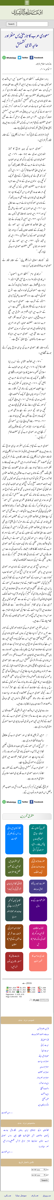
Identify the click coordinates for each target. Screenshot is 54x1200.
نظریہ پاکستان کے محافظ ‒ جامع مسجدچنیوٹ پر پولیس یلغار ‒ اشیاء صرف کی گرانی (38, 839)
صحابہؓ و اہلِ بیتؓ (44, 1056)
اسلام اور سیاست (43, 1062)
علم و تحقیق (45, 1100)
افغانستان (46, 1130)
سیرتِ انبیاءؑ (45, 1051)
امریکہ (39, 1130)
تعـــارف (34, 1195)
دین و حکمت (45, 1094)
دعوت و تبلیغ (44, 1089)
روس (10, 1136)
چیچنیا (19, 1136)
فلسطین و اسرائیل (8, 1141)
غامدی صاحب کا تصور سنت (38, 959)
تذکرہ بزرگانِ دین (43, 1105)
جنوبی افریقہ (26, 1136)
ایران (26, 1130)
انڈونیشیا (32, 1130)
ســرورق (47, 1195)
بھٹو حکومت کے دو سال (38, 903)
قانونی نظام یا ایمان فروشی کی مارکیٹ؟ (14, 886)
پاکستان (46, 1136)
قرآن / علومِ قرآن (43, 1029)
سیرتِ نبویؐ (45, 1045)
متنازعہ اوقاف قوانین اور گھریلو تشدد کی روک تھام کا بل (38, 936)
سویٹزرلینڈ (34, 1141)
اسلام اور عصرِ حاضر (43, 1078)
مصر (47, 1147)
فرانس (18, 1141)
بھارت (5, 1130)
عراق (23, 1141)
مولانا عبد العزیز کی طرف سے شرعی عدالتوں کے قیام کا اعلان (14, 936)
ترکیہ (33, 1136)
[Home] (27, 15)
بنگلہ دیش (13, 1130)
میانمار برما (42, 1147)
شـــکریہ (7, 1195)
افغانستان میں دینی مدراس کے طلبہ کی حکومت (14, 834)
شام (28, 1141)
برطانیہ (21, 1130)
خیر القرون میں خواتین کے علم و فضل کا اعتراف (14, 867)
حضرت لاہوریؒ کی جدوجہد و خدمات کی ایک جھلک (38, 867)
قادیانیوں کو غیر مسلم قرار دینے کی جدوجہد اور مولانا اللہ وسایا (14, 909)
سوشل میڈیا (21, 1195)
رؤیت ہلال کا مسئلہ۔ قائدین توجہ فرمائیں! (14, 962)
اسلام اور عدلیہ (44, 1067)
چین (15, 1136)
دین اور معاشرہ (44, 1083)
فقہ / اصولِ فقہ (45, 1040)
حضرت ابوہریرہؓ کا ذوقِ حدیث (38, 886)
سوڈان (41, 1141)
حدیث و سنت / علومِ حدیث (40, 1035)
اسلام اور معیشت (43, 1073)
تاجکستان (39, 1136)
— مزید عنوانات (7, 1113)
